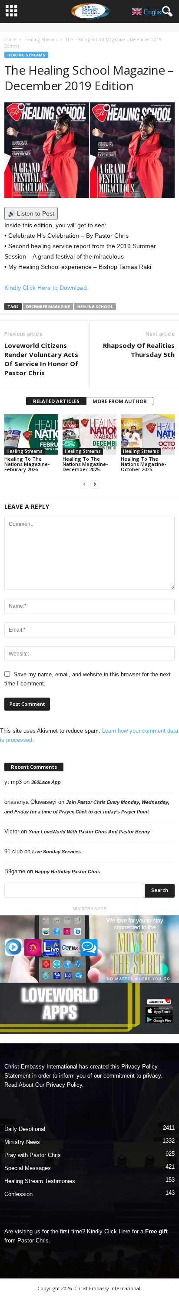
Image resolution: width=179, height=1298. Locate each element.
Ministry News (22, 1142)
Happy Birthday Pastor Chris (67, 871)
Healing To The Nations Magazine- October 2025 (143, 464)
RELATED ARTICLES (56, 401)
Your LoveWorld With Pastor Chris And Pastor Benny (89, 831)
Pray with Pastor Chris (32, 1155)
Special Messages (27, 1168)
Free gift (156, 1231)
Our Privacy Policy (58, 1085)
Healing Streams (40, 39)
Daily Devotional (24, 1129)
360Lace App (46, 782)
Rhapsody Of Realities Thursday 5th (139, 350)
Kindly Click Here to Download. (46, 287)
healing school (95, 306)
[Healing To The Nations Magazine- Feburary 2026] (31, 434)
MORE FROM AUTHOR (120, 401)
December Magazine (48, 306)
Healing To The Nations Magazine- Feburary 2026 (27, 464)
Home (10, 39)
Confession (18, 1194)
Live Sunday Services (56, 851)
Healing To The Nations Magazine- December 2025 (85, 464)
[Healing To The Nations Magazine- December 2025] (89, 434)
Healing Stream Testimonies (39, 1181)
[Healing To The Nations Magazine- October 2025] (148, 434)
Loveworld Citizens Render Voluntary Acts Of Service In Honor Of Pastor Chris (41, 359)
